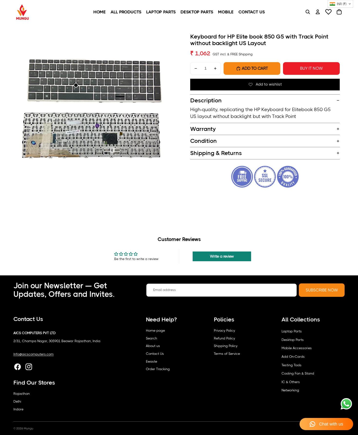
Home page (155, 330)
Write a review (222, 256)
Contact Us (155, 354)
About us (153, 346)
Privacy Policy (224, 330)
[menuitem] (99, 12)
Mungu (28, 428)
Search (151, 338)
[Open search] (307, 12)
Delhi (17, 401)
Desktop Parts (293, 340)
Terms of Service (227, 354)
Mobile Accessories (297, 348)
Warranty (203, 129)
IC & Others (291, 382)
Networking (290, 390)
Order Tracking (158, 369)
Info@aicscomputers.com (33, 354)
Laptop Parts (292, 331)
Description (206, 100)
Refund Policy (224, 338)
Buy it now (311, 68)
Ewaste (151, 361)
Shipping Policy (225, 346)
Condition (203, 140)
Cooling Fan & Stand (298, 373)
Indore (18, 409)
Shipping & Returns (216, 153)
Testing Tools (291, 365)
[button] (340, 4)
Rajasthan (21, 394)
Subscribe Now (322, 290)
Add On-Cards (293, 356)
